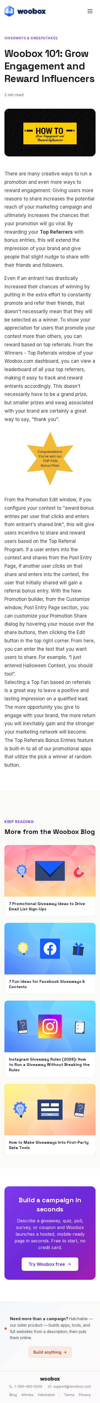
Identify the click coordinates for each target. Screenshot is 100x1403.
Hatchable (46, 1395)
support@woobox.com (72, 1386)
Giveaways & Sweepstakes (31, 38)
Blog (13, 1395)
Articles (27, 1395)
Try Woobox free (46, 1264)
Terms (69, 1395)
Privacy (85, 1395)
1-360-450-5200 (28, 1386)
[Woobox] (50, 1379)
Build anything (47, 1352)
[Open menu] (90, 11)
